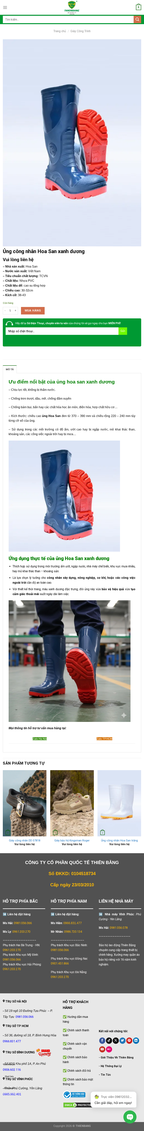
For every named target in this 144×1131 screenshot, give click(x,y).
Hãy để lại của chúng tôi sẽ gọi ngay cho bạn (68, 323)
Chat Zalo (9, 1076)
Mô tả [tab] (10, 369)
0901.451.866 (60, 963)
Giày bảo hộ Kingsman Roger (72, 840)
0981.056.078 (119, 928)
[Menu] (5, 7)
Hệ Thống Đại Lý (111, 1066)
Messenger (9, 1088)
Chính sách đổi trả (79, 1070)
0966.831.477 (72, 923)
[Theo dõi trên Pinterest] (129, 1040)
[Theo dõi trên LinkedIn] (136, 1040)
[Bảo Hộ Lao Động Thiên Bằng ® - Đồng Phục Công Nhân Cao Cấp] (72, 7)
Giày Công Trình (80, 31)
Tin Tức (106, 1074)
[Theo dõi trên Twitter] (122, 1040)
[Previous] (3, 811)
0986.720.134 (73, 931)
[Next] (141, 811)
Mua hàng (33, 310)
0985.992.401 (12, 1094)
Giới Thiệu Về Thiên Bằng (117, 1057)
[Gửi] (137, 19)
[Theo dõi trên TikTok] (109, 1040)
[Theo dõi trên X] (116, 1040)
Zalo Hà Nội (40, 738)
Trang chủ (59, 31)
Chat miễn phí (9, 1064)
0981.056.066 (23, 923)
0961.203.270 (12, 950)
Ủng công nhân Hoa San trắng (119, 840)
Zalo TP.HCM (104, 738)
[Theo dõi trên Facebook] (102, 1040)
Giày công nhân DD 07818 (24, 840)
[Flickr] (109, 1049)
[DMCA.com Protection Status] (78, 1104)
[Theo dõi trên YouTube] (102, 1049)
